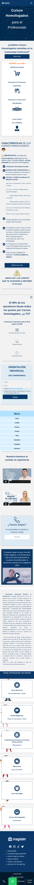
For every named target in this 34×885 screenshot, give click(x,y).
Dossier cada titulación (15, 861)
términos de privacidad (16, 388)
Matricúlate (21, 881)
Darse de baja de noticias (16, 856)
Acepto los (13, 388)
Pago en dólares (13, 859)
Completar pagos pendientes (17, 853)
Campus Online (29, 881)
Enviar (15, 397)
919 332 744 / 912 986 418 (16, 864)
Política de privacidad (17, 877)
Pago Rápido (12, 851)
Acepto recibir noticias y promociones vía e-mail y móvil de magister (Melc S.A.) (17, 392)
